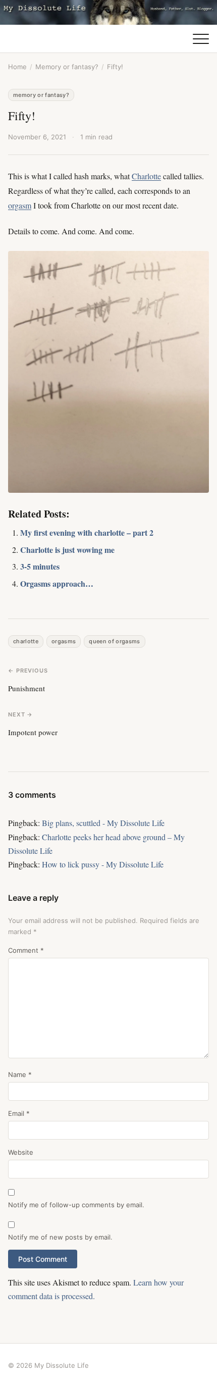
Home (17, 67)
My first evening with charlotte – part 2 (86, 532)
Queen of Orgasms (114, 641)
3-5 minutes (40, 566)
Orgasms (63, 641)
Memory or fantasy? (66, 67)
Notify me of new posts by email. (60, 1237)
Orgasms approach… (56, 583)
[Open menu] (201, 39)
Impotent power (33, 732)
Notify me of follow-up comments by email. (76, 1205)
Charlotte (146, 176)
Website (20, 1152)
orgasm (19, 205)
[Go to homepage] (108, 12)
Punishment (26, 688)
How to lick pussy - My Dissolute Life (103, 864)
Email (19, 1113)
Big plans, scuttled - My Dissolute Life (103, 822)
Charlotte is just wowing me (67, 549)
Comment (26, 950)
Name (20, 1074)
